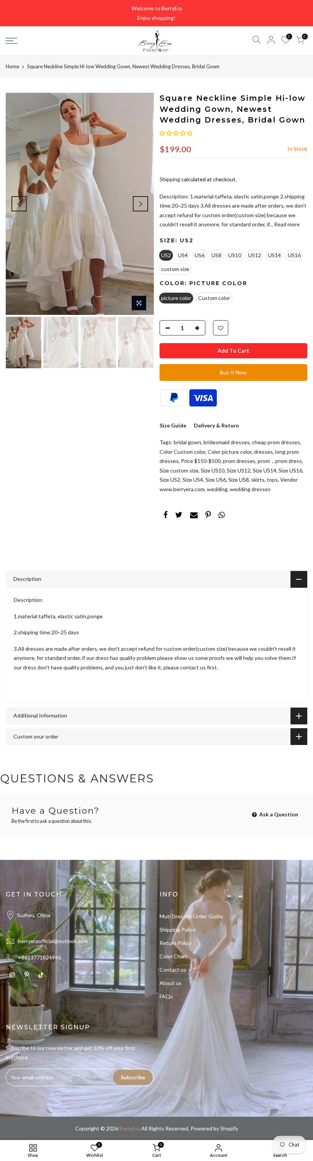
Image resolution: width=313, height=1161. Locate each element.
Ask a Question (278, 814)
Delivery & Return (216, 425)
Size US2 (170, 479)
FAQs (166, 996)
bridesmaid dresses (226, 442)
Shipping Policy (177, 929)
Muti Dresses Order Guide (191, 916)
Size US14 (264, 470)
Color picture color (230, 451)
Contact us (173, 969)
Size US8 (238, 479)
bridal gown (187, 442)
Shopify (229, 1128)
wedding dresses (250, 489)
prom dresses (239, 461)
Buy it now (233, 372)
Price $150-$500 (201, 461)
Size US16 (290, 470)
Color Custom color (182, 451)
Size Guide (173, 425)
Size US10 (212, 470)
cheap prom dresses (276, 442)
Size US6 (215, 479)
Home (12, 66)
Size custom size (179, 470)
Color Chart (173, 956)
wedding (217, 489)
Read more (286, 224)
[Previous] (19, 203)
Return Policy (176, 943)
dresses (263, 451)
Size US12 (238, 470)
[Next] (140, 203)
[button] (176, 133)
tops (272, 479)
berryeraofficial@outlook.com (53, 941)
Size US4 (192, 479)
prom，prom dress (280, 461)
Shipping (170, 179)
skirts (258, 479)
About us (171, 983)
